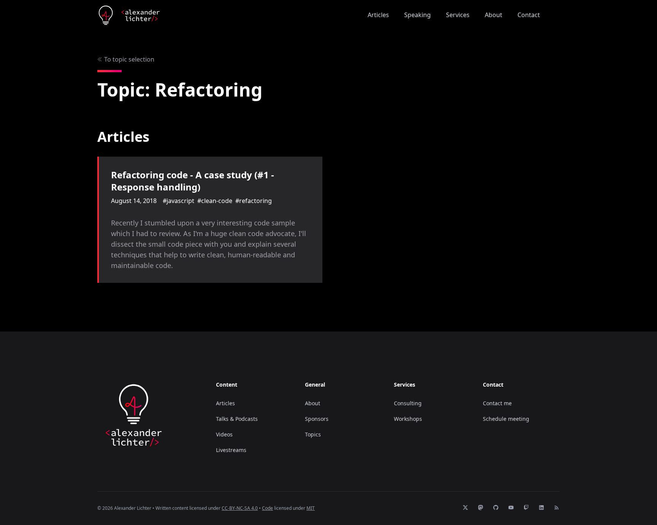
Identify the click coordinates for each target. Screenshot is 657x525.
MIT (310, 508)
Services (458, 15)
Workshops (408, 418)
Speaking (417, 15)
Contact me (497, 403)
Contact (528, 15)
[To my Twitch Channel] (555, 15)
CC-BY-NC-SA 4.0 (240, 508)
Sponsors (316, 418)
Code (267, 508)
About (493, 15)
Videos (224, 434)
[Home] (129, 15)
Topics (313, 434)
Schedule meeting (506, 418)
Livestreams (231, 450)
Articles (378, 15)
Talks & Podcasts (237, 418)
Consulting (408, 403)
